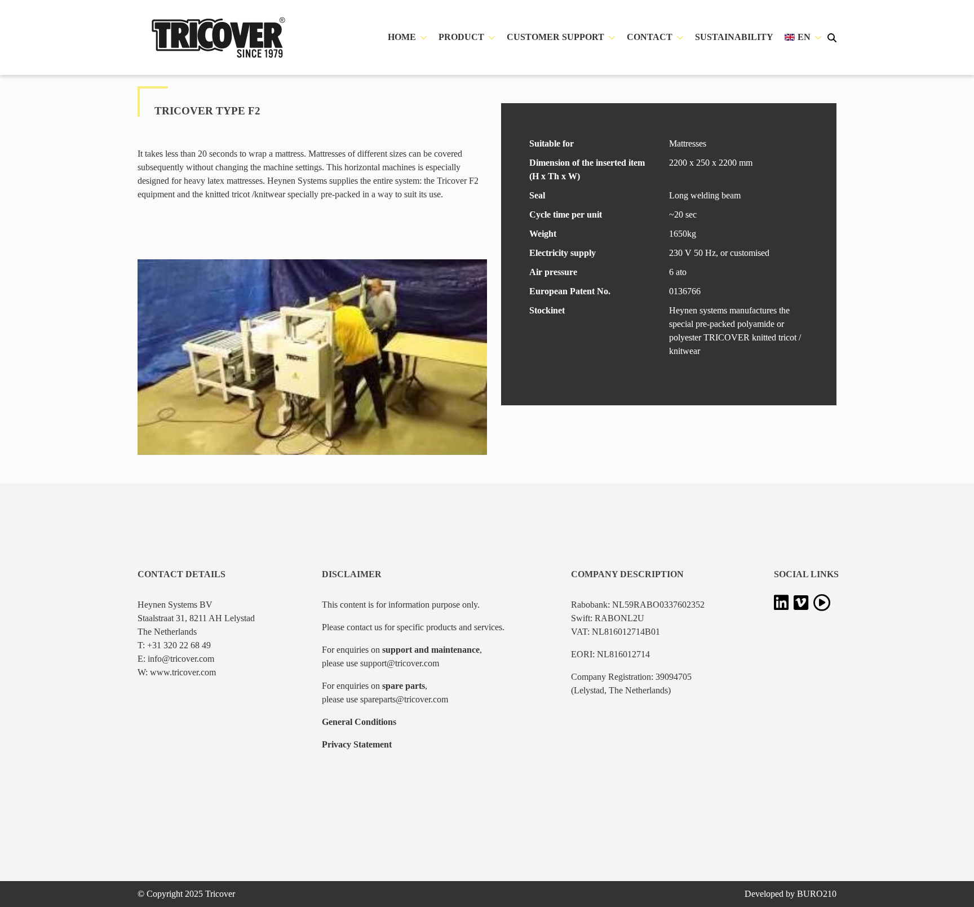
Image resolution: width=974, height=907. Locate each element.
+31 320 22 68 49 (179, 645)
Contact (649, 37)
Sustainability (734, 37)
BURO (816, 894)
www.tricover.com (183, 672)
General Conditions (359, 722)
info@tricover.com (181, 658)
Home (402, 37)
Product (461, 37)
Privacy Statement (357, 744)
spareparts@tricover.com (404, 699)
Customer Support (555, 37)
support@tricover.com (399, 663)
